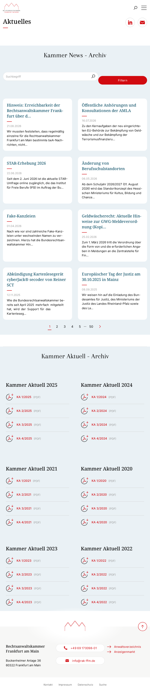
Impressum (65, 684)
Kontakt (48, 684)
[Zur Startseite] (11, 8)
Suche (103, 684)
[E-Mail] (142, 22)
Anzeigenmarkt (124, 652)
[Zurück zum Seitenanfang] (142, 626)
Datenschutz (85, 684)
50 (91, 326)
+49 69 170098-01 (84, 648)
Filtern (122, 80)
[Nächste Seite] (100, 326)
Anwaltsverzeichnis (127, 647)
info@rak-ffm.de (83, 661)
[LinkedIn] (130, 22)
